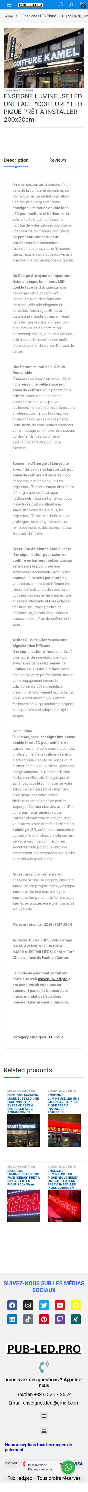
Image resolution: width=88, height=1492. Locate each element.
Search (61, 4)
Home (8, 16)
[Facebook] (12, 1305)
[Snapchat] (76, 1305)
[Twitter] (44, 1305)
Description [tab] (16, 160)
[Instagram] (28, 1305)
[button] (80, 33)
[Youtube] (60, 1305)
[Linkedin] (12, 1319)
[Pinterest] (44, 1319)
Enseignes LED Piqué (39, 16)
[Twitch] (60, 1319)
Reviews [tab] (57, 160)
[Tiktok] (28, 1319)
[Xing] (76, 1319)
